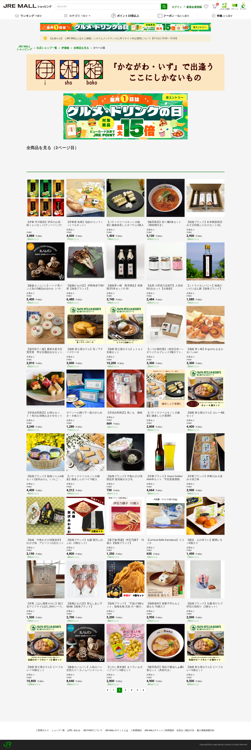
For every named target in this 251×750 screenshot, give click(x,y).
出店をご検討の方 (185, 730)
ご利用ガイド (42, 730)
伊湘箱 (65, 47)
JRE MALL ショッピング (24, 48)
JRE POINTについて (92, 730)
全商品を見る (81, 47)
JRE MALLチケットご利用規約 (159, 730)
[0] (214, 6)
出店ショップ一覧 (47, 47)
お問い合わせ (73, 730)
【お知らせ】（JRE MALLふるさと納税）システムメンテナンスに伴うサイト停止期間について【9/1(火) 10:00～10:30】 (113, 38)
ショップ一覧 (58, 730)
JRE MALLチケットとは (116, 730)
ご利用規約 (136, 730)
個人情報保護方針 (205, 730)
